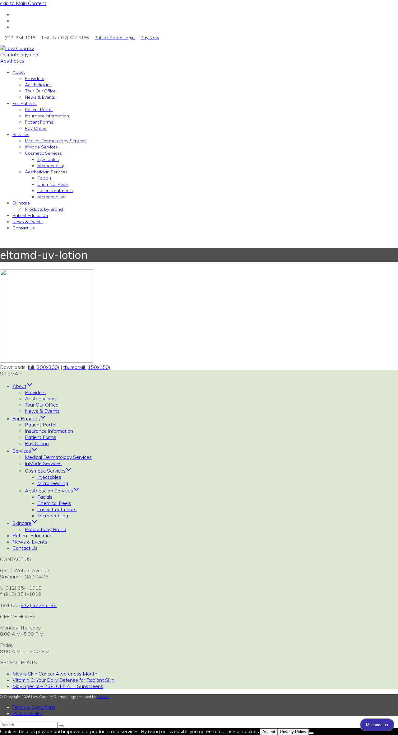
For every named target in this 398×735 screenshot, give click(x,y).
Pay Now (150, 37)
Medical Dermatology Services (58, 457)
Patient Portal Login (115, 37)
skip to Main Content (23, 3)
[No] (311, 733)
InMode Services (43, 463)
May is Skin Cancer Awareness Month (54, 674)
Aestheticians (40, 398)
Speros (103, 696)
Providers (35, 392)
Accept (268, 731)
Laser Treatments (56, 509)
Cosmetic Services (45, 471)
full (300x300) (43, 367)
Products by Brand (45, 529)
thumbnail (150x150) (86, 367)
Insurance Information (49, 431)
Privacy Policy (27, 713)
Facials (45, 497)
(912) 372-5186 (38, 605)
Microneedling (52, 483)
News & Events (42, 411)
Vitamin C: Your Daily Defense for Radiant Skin (63, 680)
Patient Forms (40, 437)
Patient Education (32, 535)
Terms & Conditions (33, 707)
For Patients (26, 418)
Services (21, 451)
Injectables (49, 477)
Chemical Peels (54, 503)
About (19, 386)
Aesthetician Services (49, 491)
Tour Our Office (41, 405)
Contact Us (25, 548)
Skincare (21, 523)
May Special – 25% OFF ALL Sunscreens (57, 686)
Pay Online (37, 443)
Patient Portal (40, 425)
